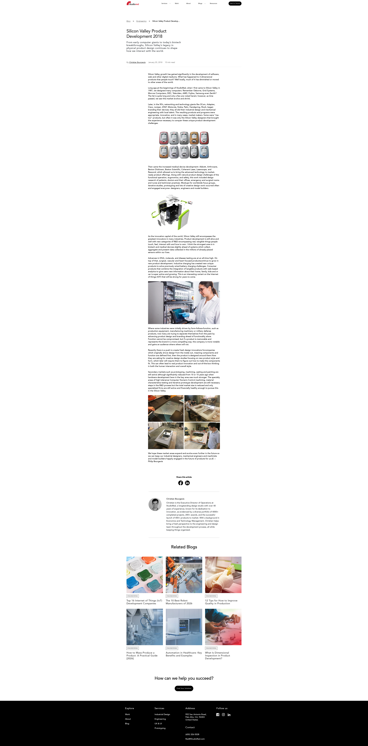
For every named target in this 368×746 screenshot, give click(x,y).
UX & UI (158, 723)
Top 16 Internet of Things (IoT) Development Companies (144, 602)
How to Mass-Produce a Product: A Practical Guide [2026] (142, 655)
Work (177, 3)
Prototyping (160, 728)
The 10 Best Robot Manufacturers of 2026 (179, 602)
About (188, 3)
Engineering (132, 596)
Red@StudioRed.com (195, 739)
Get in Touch (235, 3)
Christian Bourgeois (137, 62)
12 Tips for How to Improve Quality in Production (221, 602)
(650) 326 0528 (192, 734)
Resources (213, 3)
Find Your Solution (184, 688)
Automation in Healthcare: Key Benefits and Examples (184, 654)
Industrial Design (162, 714)
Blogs (200, 3)
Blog (127, 723)
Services (164, 3)
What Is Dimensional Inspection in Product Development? (217, 655)
